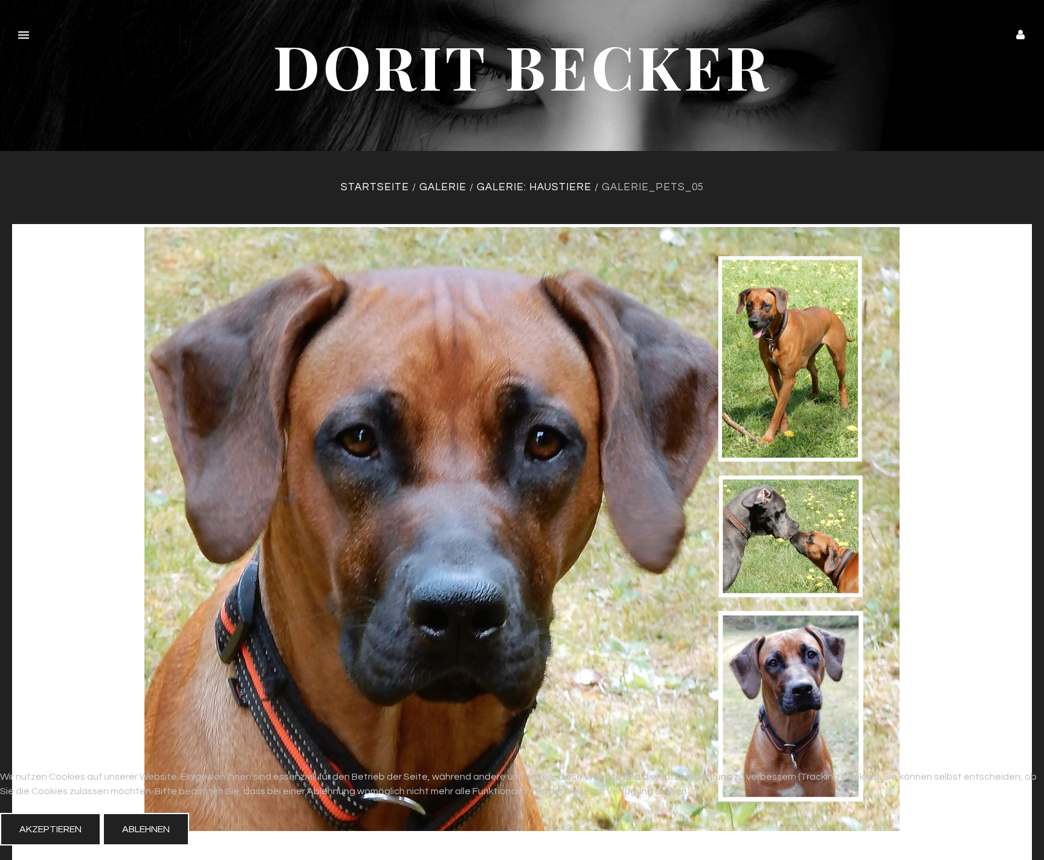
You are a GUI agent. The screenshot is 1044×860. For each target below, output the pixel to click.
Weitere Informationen (522, 853)
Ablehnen (146, 829)
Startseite (375, 187)
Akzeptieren (50, 829)
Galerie (442, 187)
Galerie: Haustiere (534, 187)
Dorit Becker (522, 65)
